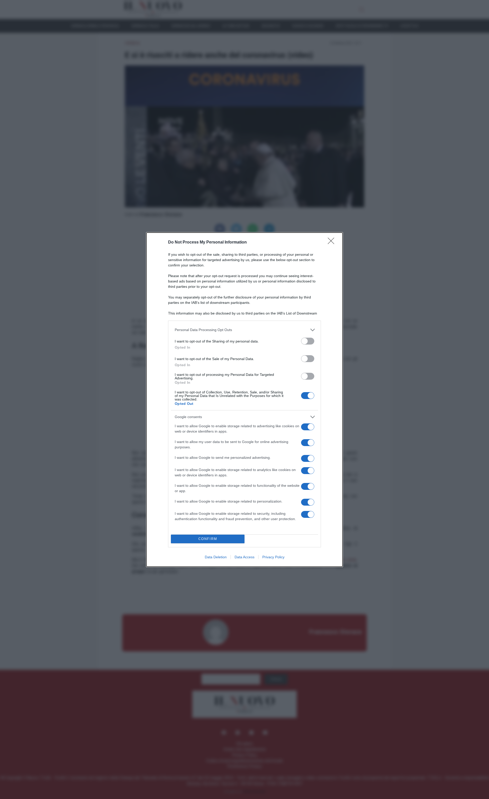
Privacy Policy (273, 557)
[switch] (307, 341)
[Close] (332, 242)
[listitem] (244, 330)
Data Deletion (216, 557)
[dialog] (244, 400)
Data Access (244, 557)
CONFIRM (207, 539)
